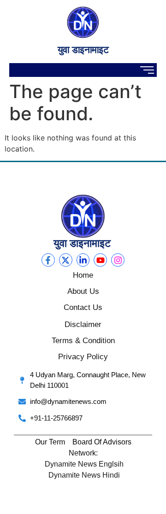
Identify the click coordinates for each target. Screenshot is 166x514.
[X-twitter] (65, 260)
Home (83, 275)
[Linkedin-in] (83, 260)
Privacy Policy (83, 356)
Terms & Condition (83, 340)
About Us (83, 291)
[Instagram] (118, 260)
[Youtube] (100, 260)
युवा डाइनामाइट (83, 49)
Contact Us (83, 307)
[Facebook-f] (48, 260)
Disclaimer (83, 324)
